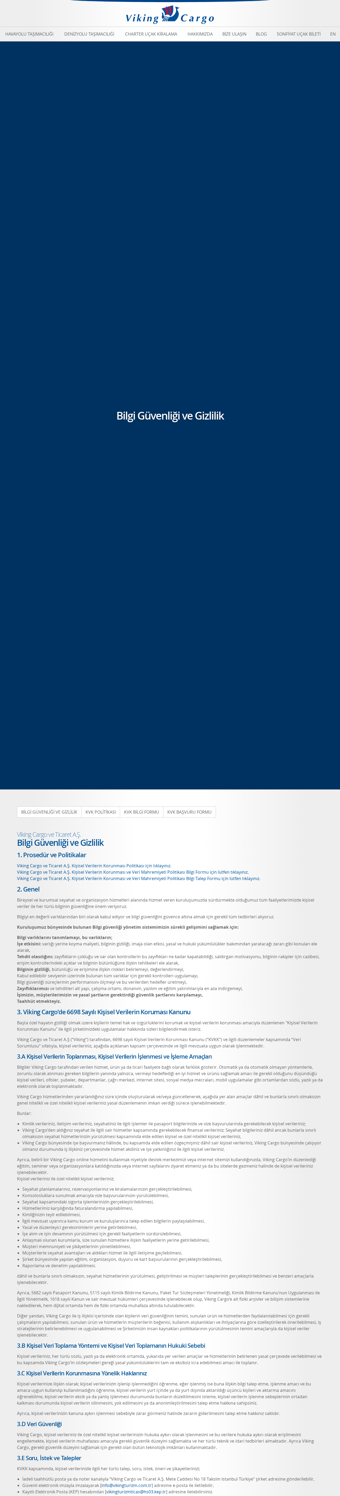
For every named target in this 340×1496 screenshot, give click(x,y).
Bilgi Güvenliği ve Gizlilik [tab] (49, 812)
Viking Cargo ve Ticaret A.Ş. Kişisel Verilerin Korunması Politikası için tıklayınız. (94, 866)
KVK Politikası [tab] (101, 812)
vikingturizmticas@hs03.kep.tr (136, 1492)
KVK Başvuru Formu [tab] (189, 812)
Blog (261, 34)
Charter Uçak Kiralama (151, 34)
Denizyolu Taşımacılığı (89, 34)
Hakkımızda (200, 34)
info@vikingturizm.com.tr (126, 1485)
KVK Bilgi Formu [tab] (141, 812)
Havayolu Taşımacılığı (29, 34)
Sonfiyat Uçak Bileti (299, 34)
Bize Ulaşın (234, 34)
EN (333, 34)
